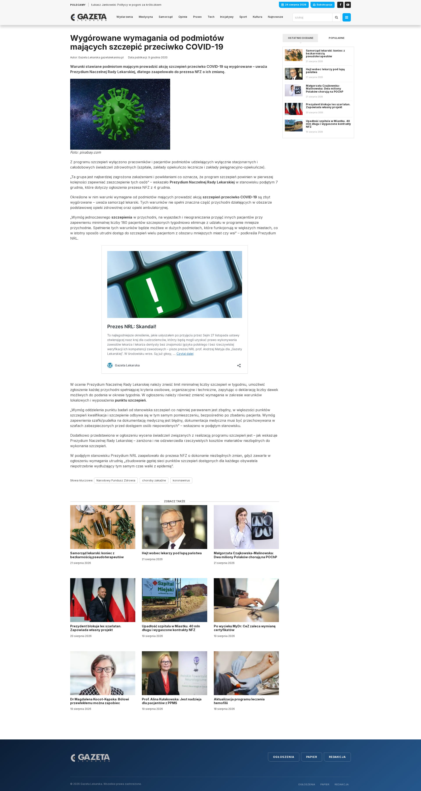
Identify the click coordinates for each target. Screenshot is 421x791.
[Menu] (347, 17)
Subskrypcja (324, 4)
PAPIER (324, 784)
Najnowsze (275, 16)
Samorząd (166, 16)
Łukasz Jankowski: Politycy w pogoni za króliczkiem (126, 4)
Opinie (182, 16)
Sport (243, 16)
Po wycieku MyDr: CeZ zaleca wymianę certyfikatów (245, 628)
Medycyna (146, 16)
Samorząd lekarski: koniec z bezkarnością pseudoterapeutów (97, 555)
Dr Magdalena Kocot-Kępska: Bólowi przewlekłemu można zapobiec (99, 701)
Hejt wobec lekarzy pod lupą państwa (172, 553)
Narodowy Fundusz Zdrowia (115, 480)
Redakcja (337, 757)
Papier (311, 757)
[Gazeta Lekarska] (88, 17)
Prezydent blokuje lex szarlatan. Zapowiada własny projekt (95, 628)
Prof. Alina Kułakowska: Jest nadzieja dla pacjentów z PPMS (172, 701)
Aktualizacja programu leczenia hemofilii (239, 701)
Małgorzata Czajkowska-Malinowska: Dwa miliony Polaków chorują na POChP (245, 555)
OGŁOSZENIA (306, 784)
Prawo (197, 16)
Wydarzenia (124, 16)
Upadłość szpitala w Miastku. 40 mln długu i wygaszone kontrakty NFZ (171, 628)
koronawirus (181, 480)
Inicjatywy (227, 16)
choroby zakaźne (154, 480)
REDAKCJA (342, 784)
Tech (211, 16)
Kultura (257, 16)
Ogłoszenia (283, 757)
